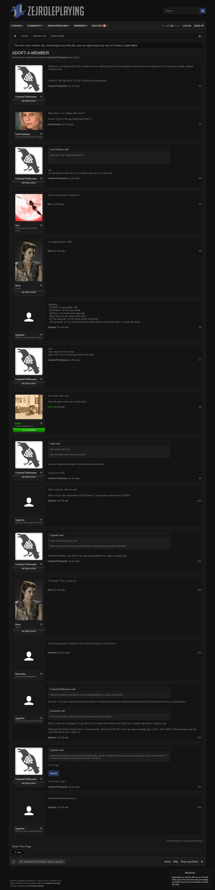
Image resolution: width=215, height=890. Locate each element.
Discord (98, 25)
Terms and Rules (189, 861)
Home (168, 861)
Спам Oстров (31, 57)
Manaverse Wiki (58, 25)
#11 (199, 561)
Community (34, 25)
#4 (200, 204)
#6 (200, 327)
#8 (200, 407)
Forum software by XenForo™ (36, 881)
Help (175, 861)
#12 (199, 590)
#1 (200, 86)
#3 (200, 178)
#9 (200, 478)
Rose (17, 285)
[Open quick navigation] (200, 36)
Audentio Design (52, 883)
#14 (199, 737)
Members (80, 25)
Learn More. (131, 45)
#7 (200, 360)
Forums (16, 25)
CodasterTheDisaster (57, 57)
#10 (199, 501)
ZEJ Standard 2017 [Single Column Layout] (40, 861)
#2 (200, 124)
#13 (199, 652)
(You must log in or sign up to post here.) (184, 841)
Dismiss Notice (210, 872)
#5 (200, 251)
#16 (199, 807)
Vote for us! (190, 873)
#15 (199, 787)
